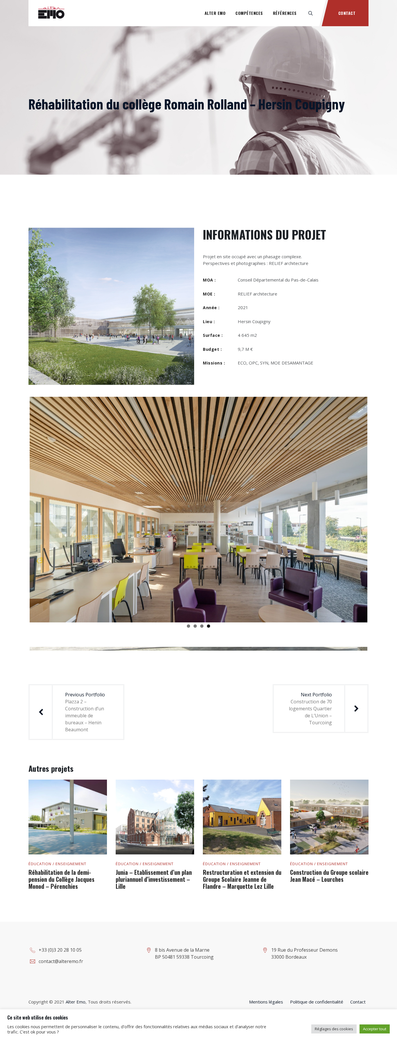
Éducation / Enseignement (57, 864)
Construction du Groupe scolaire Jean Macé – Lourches (329, 876)
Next (376, 508)
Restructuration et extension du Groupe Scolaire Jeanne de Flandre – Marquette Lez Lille (242, 879)
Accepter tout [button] (374, 1028)
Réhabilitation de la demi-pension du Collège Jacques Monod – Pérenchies (61, 879)
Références (285, 13)
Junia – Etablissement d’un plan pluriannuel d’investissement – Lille (154, 879)
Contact (347, 13)
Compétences (249, 13)
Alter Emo (215, 13)
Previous (21, 508)
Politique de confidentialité (316, 1002)
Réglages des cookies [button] (334, 1028)
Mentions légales (266, 1002)
